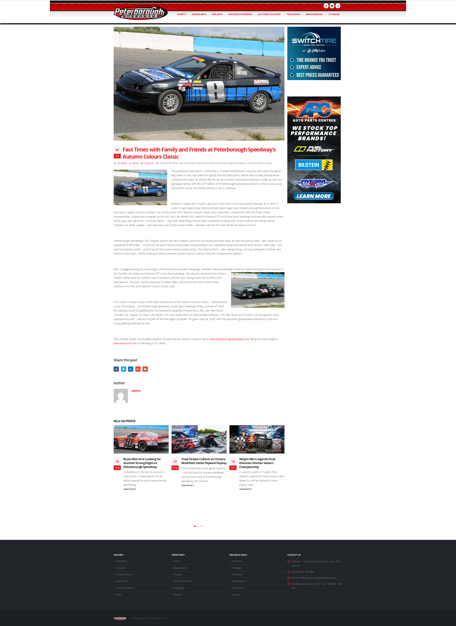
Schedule (237, 574)
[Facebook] (326, 5)
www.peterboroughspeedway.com (229, 339)
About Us (121, 567)
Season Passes (124, 574)
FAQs (119, 594)
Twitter (123, 369)
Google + (138, 369)
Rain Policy (122, 581)
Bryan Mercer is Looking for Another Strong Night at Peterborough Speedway (142, 463)
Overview (237, 561)
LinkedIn (130, 369)
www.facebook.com (125, 343)
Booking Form (239, 581)
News (136, 163)
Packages (237, 567)
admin (124, 163)
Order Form (238, 588)
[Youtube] (332, 5)
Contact (236, 594)
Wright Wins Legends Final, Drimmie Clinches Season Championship (257, 463)
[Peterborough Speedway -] (141, 12)
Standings (179, 588)
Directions (121, 561)
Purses (178, 574)
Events (181, 14)
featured (149, 163)
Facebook (116, 369)
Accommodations (125, 588)
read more (129, 489)
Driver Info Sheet (183, 581)
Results (178, 594)
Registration (180, 567)
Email (145, 369)
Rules (177, 561)
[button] (194, 526)
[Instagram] (337, 5)
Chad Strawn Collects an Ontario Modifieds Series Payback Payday (203, 461)
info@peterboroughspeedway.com (317, 577)
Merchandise (314, 14)
